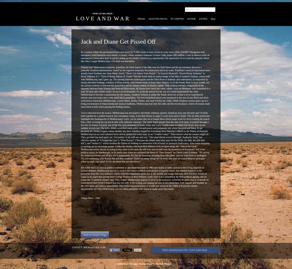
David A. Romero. (164, 264)
